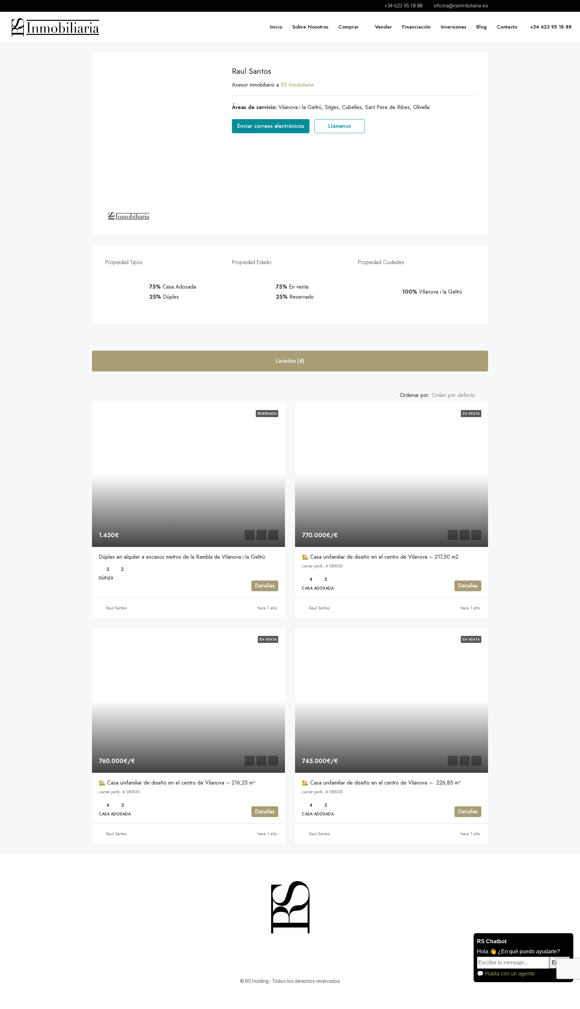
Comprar (348, 27)
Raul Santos (116, 608)
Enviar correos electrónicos (270, 126)
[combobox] (459, 395)
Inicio (276, 27)
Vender (383, 27)
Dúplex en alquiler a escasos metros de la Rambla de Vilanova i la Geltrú (182, 557)
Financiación (416, 27)
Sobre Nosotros (310, 27)
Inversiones (453, 27)
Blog (481, 27)
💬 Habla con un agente (506, 973)
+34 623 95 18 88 (550, 27)
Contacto (507, 27)
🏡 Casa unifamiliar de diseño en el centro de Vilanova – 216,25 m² (177, 783)
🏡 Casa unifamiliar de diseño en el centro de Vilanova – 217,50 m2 (380, 557)
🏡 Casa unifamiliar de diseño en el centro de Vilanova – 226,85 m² (381, 783)
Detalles (265, 586)
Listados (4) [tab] (290, 361)
